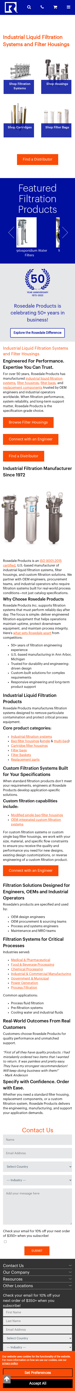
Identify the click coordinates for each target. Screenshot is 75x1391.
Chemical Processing (27, 969)
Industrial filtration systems (31, 736)
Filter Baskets (21, 755)
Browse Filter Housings (28, 422)
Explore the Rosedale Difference (37, 332)
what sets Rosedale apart (32, 633)
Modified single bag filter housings (37, 815)
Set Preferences (38, 1373)
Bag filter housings (25, 741)
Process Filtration (24, 987)
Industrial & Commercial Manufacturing (41, 974)
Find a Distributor (37, 159)
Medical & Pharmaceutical (30, 960)
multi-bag (61, 741)
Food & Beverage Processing (32, 964)
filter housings (28, 383)
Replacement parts (25, 759)
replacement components (22, 387)
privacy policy (10, 1363)
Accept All (37, 1383)
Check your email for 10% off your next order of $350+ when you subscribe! (36, 1233)
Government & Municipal (30, 978)
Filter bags (19, 750)
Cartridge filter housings (29, 745)
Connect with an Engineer (31, 439)
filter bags (48, 383)
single (45, 741)
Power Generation (24, 983)
